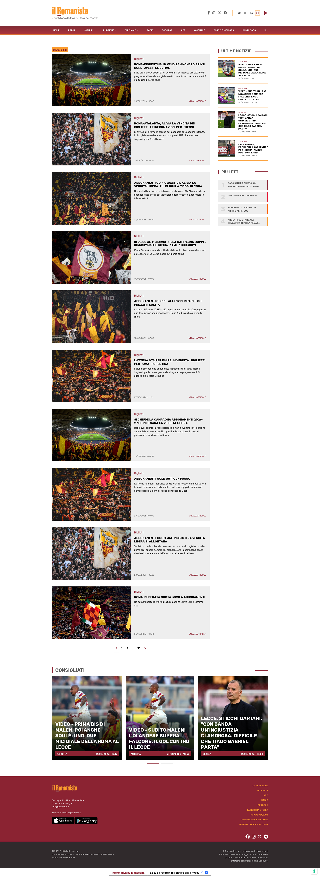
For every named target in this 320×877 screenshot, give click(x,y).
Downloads (249, 30)
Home (56, 30)
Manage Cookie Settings (253, 824)
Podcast (167, 30)
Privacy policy (259, 815)
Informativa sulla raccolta (128, 872)
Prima (71, 30)
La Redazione (260, 785)
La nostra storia (257, 810)
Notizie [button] (88, 30)
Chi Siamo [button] (130, 30)
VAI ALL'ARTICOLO (197, 101)
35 (138, 648)
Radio (150, 30)
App (183, 30)
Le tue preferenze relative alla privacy (174, 872)
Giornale (199, 30)
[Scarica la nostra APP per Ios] (63, 820)
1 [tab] (153, 763)
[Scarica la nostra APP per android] (86, 820)
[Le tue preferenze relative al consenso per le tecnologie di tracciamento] (314, 871)
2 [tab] (167, 763)
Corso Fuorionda (224, 30)
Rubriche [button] (109, 30)
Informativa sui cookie (254, 819)
